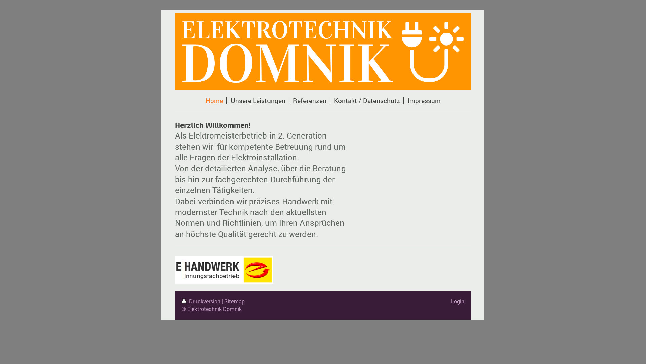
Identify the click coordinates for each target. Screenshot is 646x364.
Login (457, 301)
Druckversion (205, 301)
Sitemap (234, 301)
